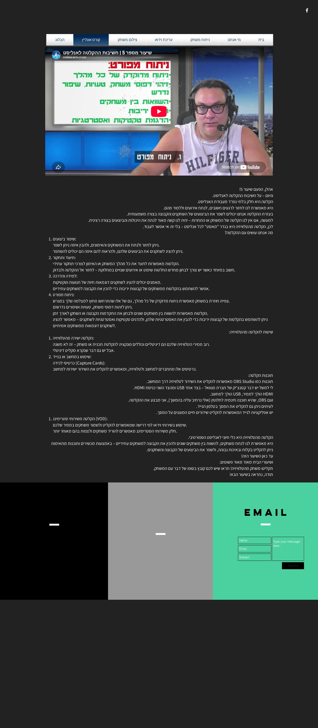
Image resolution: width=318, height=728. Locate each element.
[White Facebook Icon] (307, 10)
